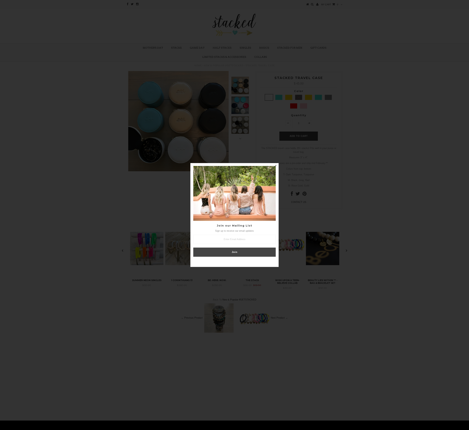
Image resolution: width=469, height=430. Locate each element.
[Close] (275, 166)
